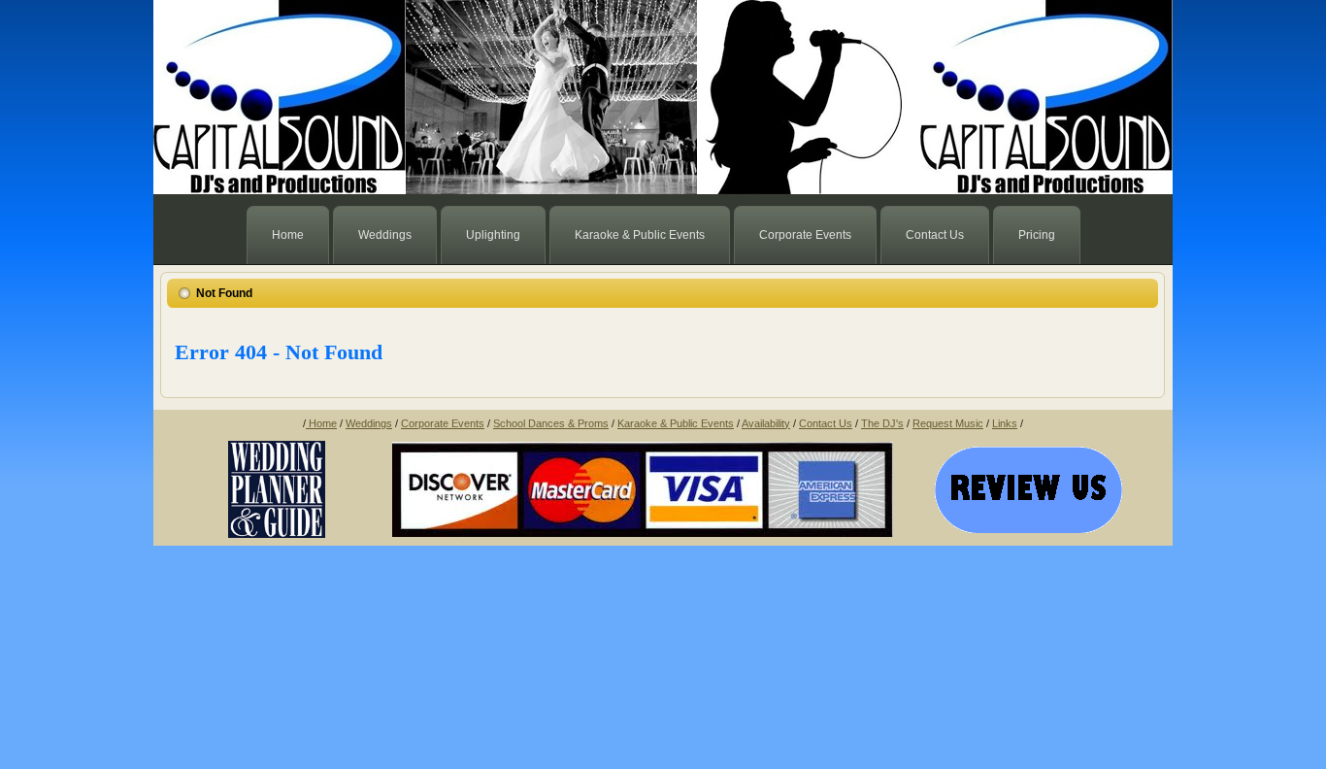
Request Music (947, 423)
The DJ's (882, 423)
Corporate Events (442, 423)
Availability (766, 423)
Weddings (369, 423)
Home (321, 423)
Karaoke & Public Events (675, 423)
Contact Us (825, 423)
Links (1004, 423)
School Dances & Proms (551, 423)
